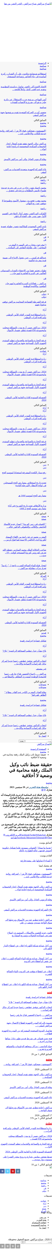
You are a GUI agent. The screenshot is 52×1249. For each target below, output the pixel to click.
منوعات (42, 684)
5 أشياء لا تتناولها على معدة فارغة (36, 860)
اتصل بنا (42, 736)
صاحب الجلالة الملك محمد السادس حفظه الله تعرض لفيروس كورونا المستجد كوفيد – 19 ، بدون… (24, 553)
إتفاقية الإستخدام (39, 1223)
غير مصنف (41, 669)
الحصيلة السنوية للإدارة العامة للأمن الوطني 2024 (28, 1151)
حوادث (43, 351)
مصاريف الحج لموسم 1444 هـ (32, 495)
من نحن (42, 1217)
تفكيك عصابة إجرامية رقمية (33, 640)
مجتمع (43, 123)
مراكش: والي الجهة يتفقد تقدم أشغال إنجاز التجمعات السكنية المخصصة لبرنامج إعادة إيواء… (26, 146)
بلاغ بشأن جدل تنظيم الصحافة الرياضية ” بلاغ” (24, 651)
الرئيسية (42, 63)
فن (44, 237)
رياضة (43, 180)
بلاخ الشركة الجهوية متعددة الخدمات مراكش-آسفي (28, 1097)
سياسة (43, 66)
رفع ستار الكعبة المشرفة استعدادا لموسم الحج (24, 472)
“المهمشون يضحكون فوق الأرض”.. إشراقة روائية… (27, 1064)
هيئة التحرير (41, 1220)
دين (44, 465)
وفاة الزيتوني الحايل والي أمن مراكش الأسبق (25, 159)
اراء (44, 1203)
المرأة (43, 576)
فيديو (43, 633)
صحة (43, 516)
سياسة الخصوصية (38, 1225)
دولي (43, 294)
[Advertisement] (26, 33)
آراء (44, 309)
